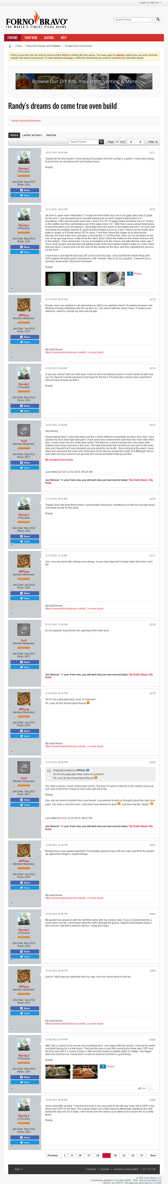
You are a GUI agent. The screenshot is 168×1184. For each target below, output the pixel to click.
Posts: (20, 184)
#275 (153, 425)
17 (88, 1155)
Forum (19, 46)
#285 (153, 1100)
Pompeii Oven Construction (78, 46)
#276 (153, 499)
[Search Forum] (158, 19)
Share (26, 190)
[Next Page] (140, 142)
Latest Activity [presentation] (32, 135)
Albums (49, 37)
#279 (153, 693)
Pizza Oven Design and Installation (43, 46)
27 (141, 1155)
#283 (153, 970)
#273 (153, 299)
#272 (153, 209)
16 (80, 1155)
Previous (53, 1155)
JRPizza (23, 315)
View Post (87, 770)
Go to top (149, 1169)
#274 (153, 368)
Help (63, 37)
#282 (153, 914)
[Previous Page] (131, 142)
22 (133, 1155)
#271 (153, 152)
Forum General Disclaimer (26, 120)
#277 (153, 555)
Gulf (24, 441)
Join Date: (18, 181)
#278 (153, 624)
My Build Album (138, 480)
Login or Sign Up (149, 2)
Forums (13, 37)
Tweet (26, 195)
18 (97, 1155)
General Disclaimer (126, 1169)
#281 (153, 845)
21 (124, 1155)
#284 (153, 1039)
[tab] (14, 135)
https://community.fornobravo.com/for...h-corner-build (74, 352)
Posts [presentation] (14, 135)
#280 (153, 762)
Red (17, 1169)
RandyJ (23, 168)
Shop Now (31, 37)
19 (106, 1155)
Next (153, 1155)
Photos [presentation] (51, 135)
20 (115, 1155)
